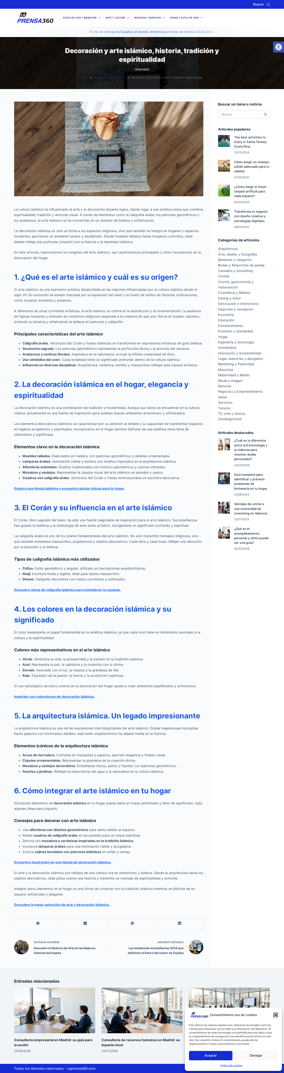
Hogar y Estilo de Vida (184, 17)
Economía (226, 315)
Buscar (258, 4)
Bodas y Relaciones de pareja (241, 265)
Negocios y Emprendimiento (240, 391)
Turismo (224, 408)
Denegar (256, 1055)
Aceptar (211, 1055)
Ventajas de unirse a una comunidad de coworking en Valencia (250, 508)
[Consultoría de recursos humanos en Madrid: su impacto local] (142, 1010)
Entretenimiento (230, 326)
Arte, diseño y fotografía (237, 254)
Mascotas (225, 370)
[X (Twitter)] (85, 923)
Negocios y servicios (147, 17)
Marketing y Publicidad (236, 364)
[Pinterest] (132, 923)
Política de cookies (231, 1065)
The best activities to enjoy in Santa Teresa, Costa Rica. (250, 141)
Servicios (225, 402)
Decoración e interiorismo (238, 304)
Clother (224, 276)
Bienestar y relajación (235, 260)
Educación (226, 320)
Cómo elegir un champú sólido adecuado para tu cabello (251, 166)
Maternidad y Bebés (233, 375)
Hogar (223, 337)
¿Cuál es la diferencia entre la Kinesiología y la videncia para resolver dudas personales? (250, 450)
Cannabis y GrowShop (235, 271)
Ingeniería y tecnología (236, 342)
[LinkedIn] (179, 923)
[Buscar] (268, 4)
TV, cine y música (231, 413)
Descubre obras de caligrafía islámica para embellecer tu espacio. (67, 590)
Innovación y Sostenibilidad (239, 353)
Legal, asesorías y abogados (240, 358)
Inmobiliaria (227, 347)
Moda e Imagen (230, 381)
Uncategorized (229, 419)
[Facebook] (38, 923)
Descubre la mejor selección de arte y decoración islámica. (62, 905)
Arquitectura (228, 249)
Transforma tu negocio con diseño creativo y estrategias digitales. (251, 216)
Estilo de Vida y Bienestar (79, 17)
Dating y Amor (229, 298)
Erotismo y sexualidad (235, 331)
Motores (224, 386)
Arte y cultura (115, 17)
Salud (222, 397)
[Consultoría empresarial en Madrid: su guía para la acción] (54, 1010)
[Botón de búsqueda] (266, 114)
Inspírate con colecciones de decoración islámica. (54, 696)
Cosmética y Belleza (234, 293)
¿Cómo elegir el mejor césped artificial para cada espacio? (250, 191)
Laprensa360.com (81, 1068)
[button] (278, 47)
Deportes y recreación (235, 309)
